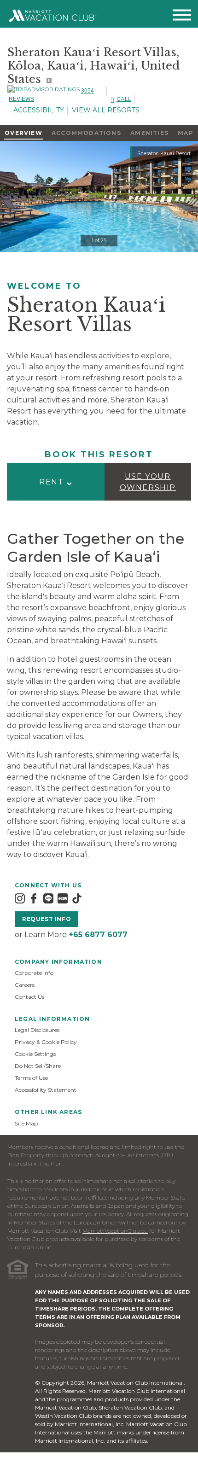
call (123, 98)
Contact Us (29, 996)
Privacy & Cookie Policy (46, 1041)
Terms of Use (31, 1077)
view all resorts (106, 110)
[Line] (48, 898)
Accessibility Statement (45, 1089)
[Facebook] (34, 898)
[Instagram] (20, 898)
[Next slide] (20, 196)
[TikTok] (77, 898)
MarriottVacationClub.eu (115, 1230)
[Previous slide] (1, 196)
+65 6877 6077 (98, 934)
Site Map (26, 1123)
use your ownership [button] (148, 482)
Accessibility (38, 110)
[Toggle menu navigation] (182, 17)
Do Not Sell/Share (38, 1065)
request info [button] (46, 918)
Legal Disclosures (37, 1029)
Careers (25, 984)
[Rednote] (63, 898)
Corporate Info (34, 972)
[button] (56, 482)
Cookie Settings (35, 1053)
